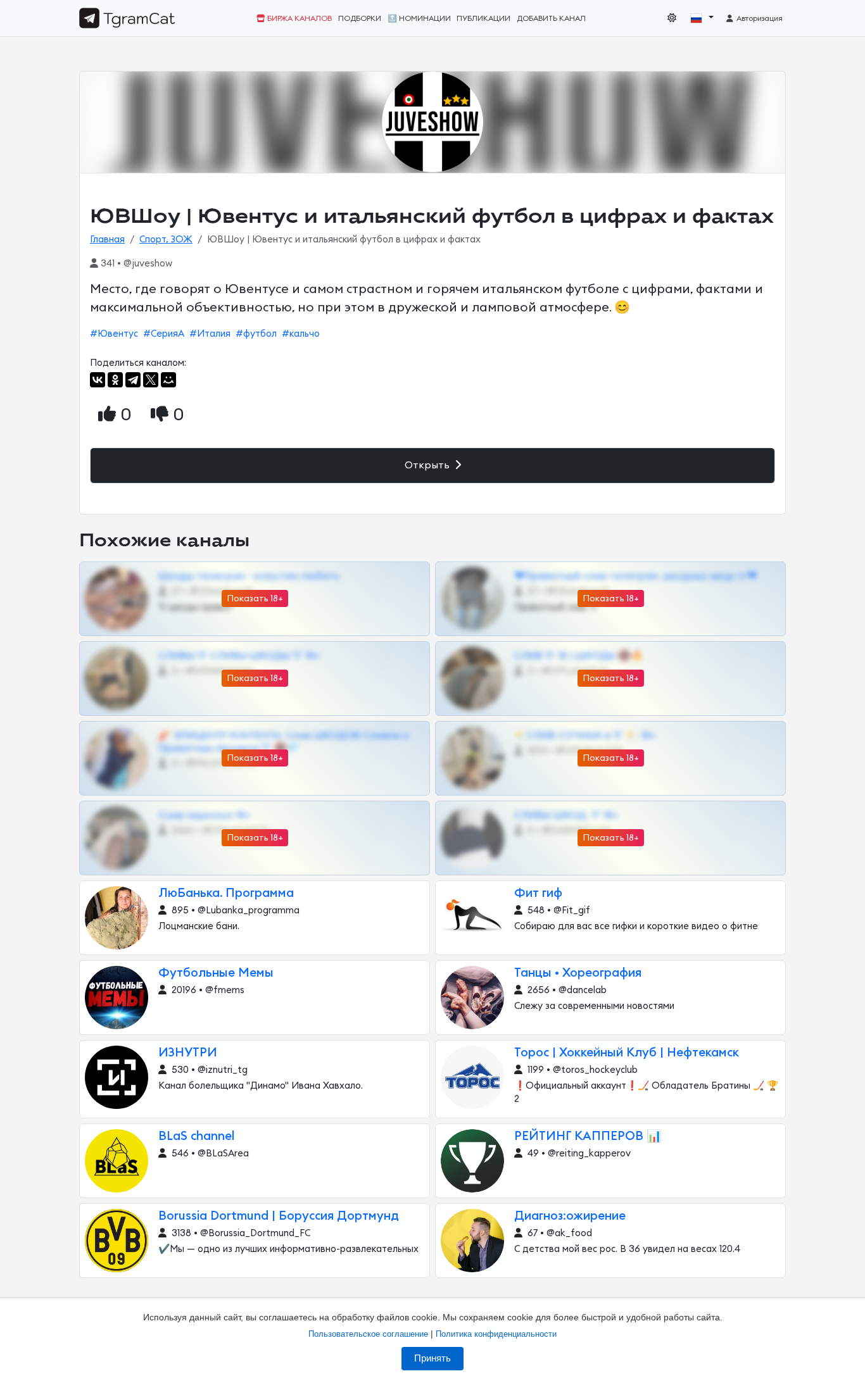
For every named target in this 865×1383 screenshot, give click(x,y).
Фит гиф (538, 893)
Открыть (428, 465)
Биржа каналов (298, 18)
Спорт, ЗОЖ (166, 239)
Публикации (483, 18)
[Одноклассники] (115, 379)
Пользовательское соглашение (368, 1334)
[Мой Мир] (168, 379)
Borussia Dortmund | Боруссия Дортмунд (278, 1216)
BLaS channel (196, 1136)
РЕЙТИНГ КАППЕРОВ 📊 (588, 1136)
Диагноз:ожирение (570, 1216)
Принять (432, 1358)
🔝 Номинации (419, 18)
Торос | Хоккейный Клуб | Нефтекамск (626, 1053)
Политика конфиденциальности (496, 1334)
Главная (107, 239)
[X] (150, 379)
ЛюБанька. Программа (226, 893)
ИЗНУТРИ (187, 1053)
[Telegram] (133, 379)
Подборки (359, 18)
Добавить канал (551, 18)
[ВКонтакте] (97, 379)
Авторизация (759, 18)
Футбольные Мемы (216, 973)
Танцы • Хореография (577, 973)
